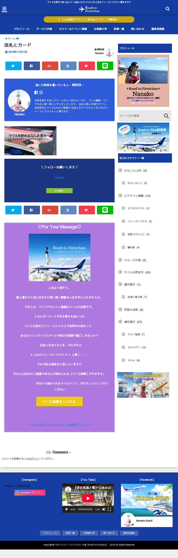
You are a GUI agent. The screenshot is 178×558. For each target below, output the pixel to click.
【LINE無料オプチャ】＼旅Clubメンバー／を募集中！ (90, 19)
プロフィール (22, 29)
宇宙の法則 (131, 309)
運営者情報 (157, 29)
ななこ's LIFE (132, 170)
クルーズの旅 (132, 260)
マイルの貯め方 (134, 272)
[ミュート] (104, 509)
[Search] (166, 116)
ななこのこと (135, 183)
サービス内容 (44, 29)
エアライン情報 (134, 196)
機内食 (131, 247)
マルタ (131, 360)
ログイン (33, 458)
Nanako (99, 53)
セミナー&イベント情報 (73, 29)
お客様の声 (100, 29)
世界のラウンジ (136, 234)
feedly (60, 190)
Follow (59, 177)
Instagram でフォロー (31, 492)
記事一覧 (119, 29)
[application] (88, 498)
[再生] (66, 509)
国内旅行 (129, 284)
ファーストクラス (137, 221)
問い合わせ (137, 29)
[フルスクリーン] (109, 509)
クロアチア (134, 347)
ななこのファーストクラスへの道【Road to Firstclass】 (81, 544)
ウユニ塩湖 (134, 334)
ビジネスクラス (136, 208)
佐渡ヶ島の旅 (135, 297)
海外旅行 (129, 322)
